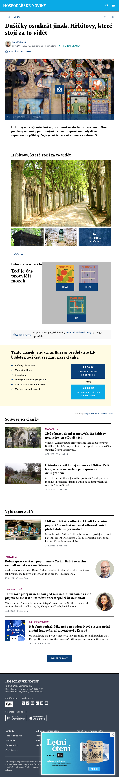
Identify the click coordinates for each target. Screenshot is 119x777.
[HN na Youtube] (46, 703)
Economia (10, 741)
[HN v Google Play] (15, 718)
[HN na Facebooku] (27, 703)
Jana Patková (19, 42)
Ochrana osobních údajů (47, 731)
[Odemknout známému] (112, 16)
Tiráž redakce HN (13, 736)
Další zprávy (59, 658)
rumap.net (37, 117)
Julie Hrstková (13, 589)
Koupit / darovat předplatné (90, 731)
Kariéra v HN (11, 745)
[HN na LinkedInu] (37, 703)
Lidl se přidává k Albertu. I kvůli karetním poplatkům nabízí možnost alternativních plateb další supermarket (76, 525)
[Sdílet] (105, 16)
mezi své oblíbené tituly (78, 332)
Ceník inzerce (11, 750)
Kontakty (9, 731)
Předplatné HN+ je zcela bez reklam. (98, 413)
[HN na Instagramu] (32, 703)
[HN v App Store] (37, 718)
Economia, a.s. (25, 686)
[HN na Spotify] (41, 703)
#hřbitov (18, 254)
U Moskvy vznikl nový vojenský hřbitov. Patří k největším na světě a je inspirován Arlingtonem (77, 469)
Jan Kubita (11, 556)
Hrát (65, 287)
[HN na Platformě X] (23, 703)
